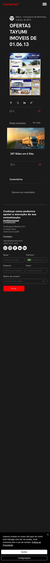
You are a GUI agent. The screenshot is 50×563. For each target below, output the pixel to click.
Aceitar (24, 552)
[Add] (5, 248)
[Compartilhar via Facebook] (11, 102)
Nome (6, 255)
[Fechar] (46, 536)
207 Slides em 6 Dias (22, 153)
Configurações (24, 558)
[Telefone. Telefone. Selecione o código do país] (30, 260)
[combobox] (25, 281)
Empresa (7, 265)
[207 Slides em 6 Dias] (26, 138)
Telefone (30, 255)
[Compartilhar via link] (31, 102)
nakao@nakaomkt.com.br (13, 241)
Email (29, 265)
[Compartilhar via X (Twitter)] (17, 102)
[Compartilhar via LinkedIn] (24, 102)
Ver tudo (36, 122)
